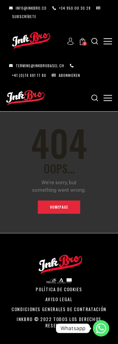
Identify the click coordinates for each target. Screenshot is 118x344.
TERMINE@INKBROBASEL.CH (40, 66)
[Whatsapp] (101, 328)
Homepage (59, 207)
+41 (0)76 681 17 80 (29, 75)
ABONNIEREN (69, 75)
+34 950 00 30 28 (75, 8)
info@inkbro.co (31, 8)
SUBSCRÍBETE (24, 16)
